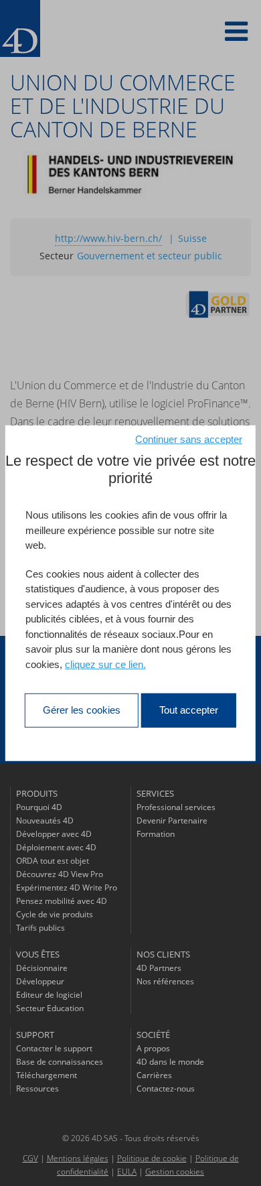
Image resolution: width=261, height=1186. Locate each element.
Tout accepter (188, 710)
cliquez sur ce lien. (105, 663)
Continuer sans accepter (188, 439)
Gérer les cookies (81, 710)
